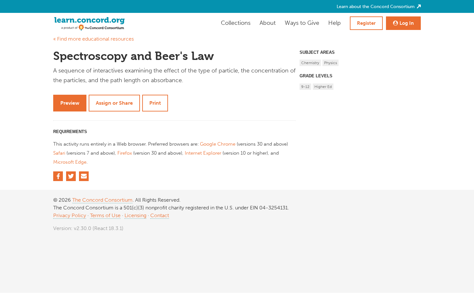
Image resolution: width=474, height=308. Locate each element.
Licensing (135, 215)
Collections (236, 22)
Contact (159, 215)
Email (84, 176)
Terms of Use (105, 215)
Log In (407, 23)
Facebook (58, 176)
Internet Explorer (203, 153)
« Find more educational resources (93, 39)
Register (366, 23)
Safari (59, 153)
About (268, 22)
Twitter (71, 176)
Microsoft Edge (69, 162)
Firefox (124, 153)
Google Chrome (217, 144)
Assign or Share (114, 103)
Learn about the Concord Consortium (376, 6)
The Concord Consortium (102, 200)
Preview (69, 103)
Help (334, 22)
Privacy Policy (69, 215)
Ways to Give (302, 22)
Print (155, 103)
